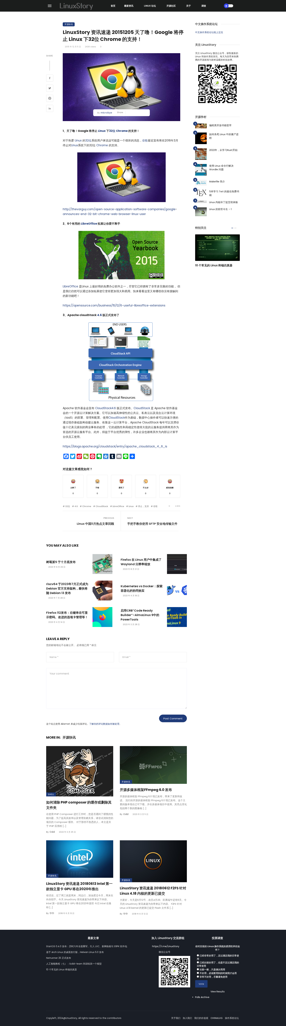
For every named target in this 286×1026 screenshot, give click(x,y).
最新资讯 (128, 5)
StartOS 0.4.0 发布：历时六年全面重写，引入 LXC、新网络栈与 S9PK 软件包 (86, 946)
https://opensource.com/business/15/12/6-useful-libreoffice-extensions (114, 305)
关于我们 (175, 1018)
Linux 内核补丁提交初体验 (223, 202)
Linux (102, 131)
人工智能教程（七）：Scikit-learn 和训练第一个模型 (74, 963)
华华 (51, 913)
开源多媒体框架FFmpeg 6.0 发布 (146, 789)
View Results (218, 991)
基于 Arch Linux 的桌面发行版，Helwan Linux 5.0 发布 (75, 952)
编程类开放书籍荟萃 (220, 125)
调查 (203, 5)
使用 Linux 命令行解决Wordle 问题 (221, 167)
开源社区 (171, 5)
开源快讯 (69, 24)
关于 (188, 5)
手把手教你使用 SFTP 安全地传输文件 (152, 524)
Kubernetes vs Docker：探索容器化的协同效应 (142, 588)
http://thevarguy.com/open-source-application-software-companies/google (119, 209)
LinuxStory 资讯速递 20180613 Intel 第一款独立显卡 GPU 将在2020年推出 (79, 886)
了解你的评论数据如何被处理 (104, 724)
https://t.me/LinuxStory (165, 946)
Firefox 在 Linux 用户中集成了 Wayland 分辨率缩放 (141, 562)
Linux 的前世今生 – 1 (220, 209)
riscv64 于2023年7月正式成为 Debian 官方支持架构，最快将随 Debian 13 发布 (67, 588)
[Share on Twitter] (49, 89)
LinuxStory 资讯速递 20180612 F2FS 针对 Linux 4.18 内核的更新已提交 (153, 891)
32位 (112, 131)
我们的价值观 (201, 1018)
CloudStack (103, 408)
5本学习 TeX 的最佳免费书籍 (224, 193)
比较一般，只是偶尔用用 (212, 969)
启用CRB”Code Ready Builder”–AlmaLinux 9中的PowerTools (140, 614)
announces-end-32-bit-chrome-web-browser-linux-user (104, 214)
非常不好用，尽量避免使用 (213, 976)
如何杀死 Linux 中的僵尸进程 (223, 136)
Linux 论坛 (150, 5)
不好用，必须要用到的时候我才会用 (218, 973)
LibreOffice (89, 224)
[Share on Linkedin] (49, 109)
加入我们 (187, 1018)
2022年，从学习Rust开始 (223, 150)
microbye (106, 112)
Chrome (122, 131)
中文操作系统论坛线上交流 (209, 32)
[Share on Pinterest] (49, 99)
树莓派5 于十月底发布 (61, 562)
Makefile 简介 (217, 181)
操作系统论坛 (232, 1018)
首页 (113, 5)
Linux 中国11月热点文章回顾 (95, 524)
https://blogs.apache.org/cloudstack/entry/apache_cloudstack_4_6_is (115, 446)
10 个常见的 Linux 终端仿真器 (213, 265)
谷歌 (145, 140)
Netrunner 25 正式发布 (58, 958)
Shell (51, 794)
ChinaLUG (217, 1018)
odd (52, 832)
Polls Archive (202, 997)
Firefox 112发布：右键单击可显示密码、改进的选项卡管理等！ (67, 615)
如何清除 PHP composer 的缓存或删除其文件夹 (79, 805)
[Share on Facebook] (49, 78)
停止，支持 (143, 506)
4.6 (99, 315)
